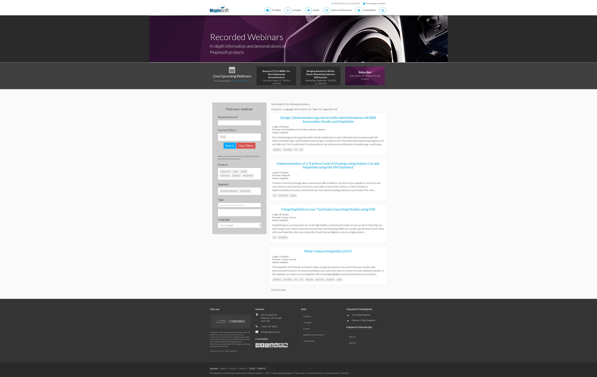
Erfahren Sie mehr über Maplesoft (223, 351)
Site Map (344, 373)
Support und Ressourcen (313, 335)
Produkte (307, 316)
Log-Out (352, 343)
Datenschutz (299, 373)
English (223, 368)
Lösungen (307, 322)
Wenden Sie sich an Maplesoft (347, 3)
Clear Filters (245, 145)
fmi (319, 109)
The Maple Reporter (361, 314)
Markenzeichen (332, 373)
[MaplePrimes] (257, 345)
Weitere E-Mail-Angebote (363, 320)
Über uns (215, 309)
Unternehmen (309, 341)
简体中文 (262, 368)
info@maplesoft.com (270, 332)
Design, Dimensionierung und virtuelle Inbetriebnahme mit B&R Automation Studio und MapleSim (328, 119)
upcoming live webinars (240, 81)
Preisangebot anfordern (376, 3)
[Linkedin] (276, 345)
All (295, 109)
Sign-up (352, 337)
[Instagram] (281, 345)
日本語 (252, 368)
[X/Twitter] (267, 345)
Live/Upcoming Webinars (232, 76)
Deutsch (242, 368)
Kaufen (306, 328)
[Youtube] (271, 345)
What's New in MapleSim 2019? (328, 251)
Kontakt (259, 309)
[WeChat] (285, 345)
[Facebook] (262, 345)
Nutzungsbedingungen (282, 373)
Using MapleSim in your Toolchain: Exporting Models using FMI (328, 209)
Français (232, 368)
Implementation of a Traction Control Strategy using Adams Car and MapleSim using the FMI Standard (328, 165)
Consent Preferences (315, 373)
